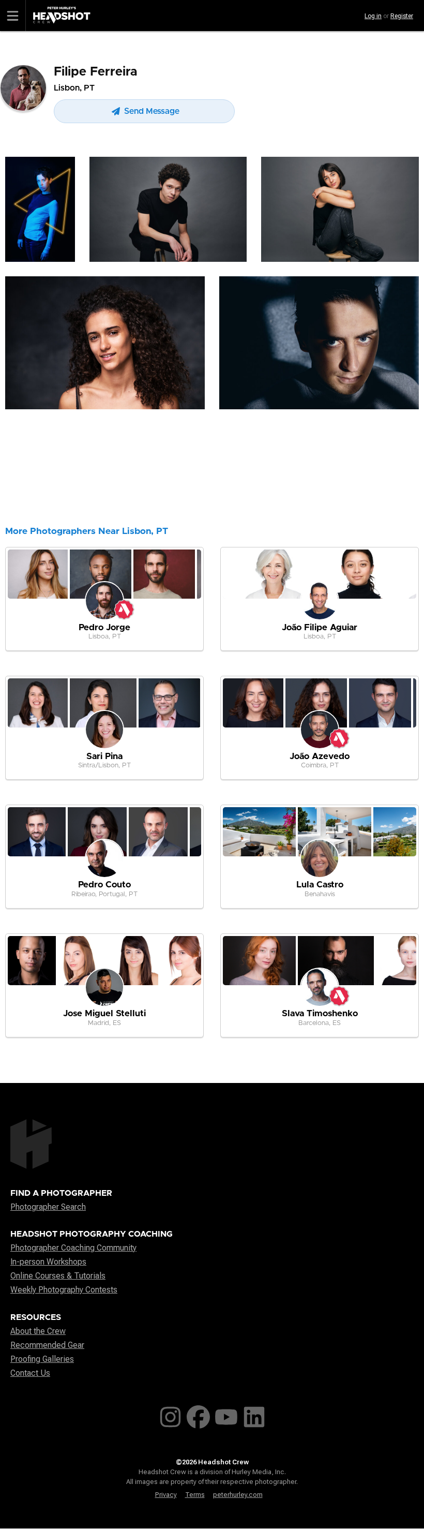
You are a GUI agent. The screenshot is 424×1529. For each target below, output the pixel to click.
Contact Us (30, 1373)
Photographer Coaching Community (73, 1248)
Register (401, 16)
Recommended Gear (47, 1345)
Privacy (166, 1494)
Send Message (150, 111)
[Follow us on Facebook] (198, 1415)
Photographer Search (48, 1207)
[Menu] (13, 15)
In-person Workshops (48, 1262)
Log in (373, 16)
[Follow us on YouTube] (226, 1415)
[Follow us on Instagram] (170, 1415)
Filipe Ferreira (95, 72)
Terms (195, 1494)
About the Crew (38, 1331)
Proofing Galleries (42, 1359)
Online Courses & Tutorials (57, 1276)
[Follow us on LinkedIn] (254, 1415)
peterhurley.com (238, 1494)
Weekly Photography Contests (63, 1290)
